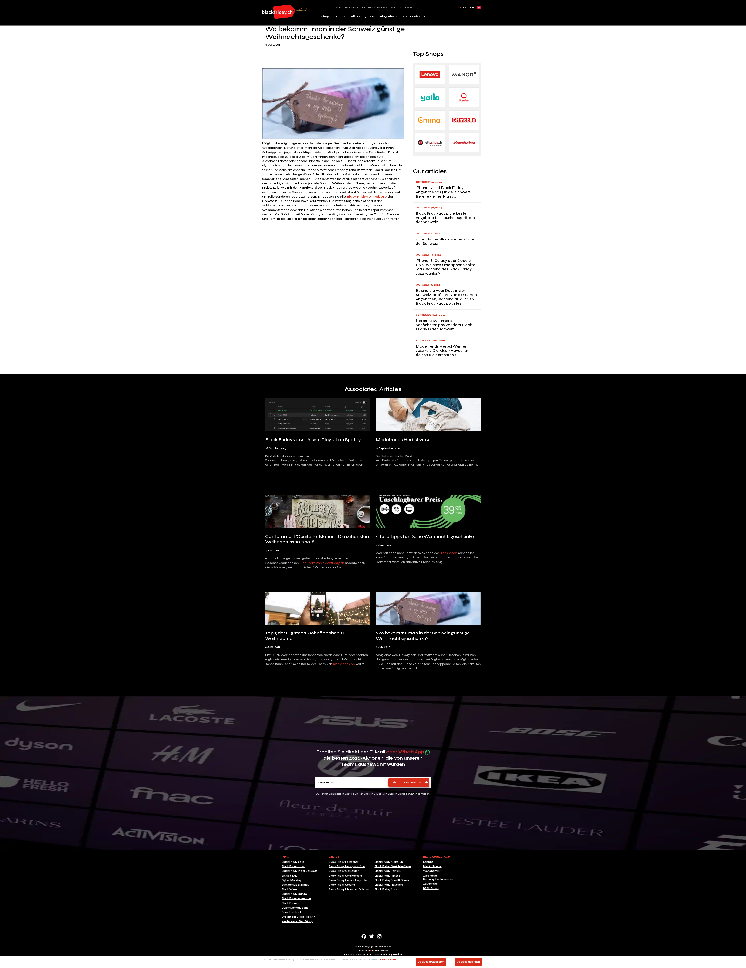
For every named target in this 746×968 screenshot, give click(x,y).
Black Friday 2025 (293, 866)
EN (469, 7)
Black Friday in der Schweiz (299, 871)
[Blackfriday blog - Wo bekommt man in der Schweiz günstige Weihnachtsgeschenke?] (428, 609)
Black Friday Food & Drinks (392, 880)
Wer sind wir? (432, 871)
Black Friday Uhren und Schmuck (350, 889)
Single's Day (289, 875)
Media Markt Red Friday (297, 921)
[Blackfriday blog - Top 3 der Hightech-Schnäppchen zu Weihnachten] (317, 609)
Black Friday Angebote (367, 196)
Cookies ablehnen (468, 961)
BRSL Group (431, 888)
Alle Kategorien (362, 16)
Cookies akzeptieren (431, 961)
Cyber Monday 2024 (295, 907)
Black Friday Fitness (387, 875)
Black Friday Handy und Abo (347, 866)
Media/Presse (432, 866)
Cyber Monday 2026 (374, 7)
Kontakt (428, 861)
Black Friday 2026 (347, 7)
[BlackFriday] (284, 12)
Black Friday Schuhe (342, 884)
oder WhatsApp (405, 752)
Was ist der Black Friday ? (298, 916)
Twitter (371, 936)
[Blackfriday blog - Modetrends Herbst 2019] (428, 415)
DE (460, 7)
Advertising (430, 883)
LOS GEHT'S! (412, 782)
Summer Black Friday (295, 884)
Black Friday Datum (294, 894)
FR (464, 7)
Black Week (289, 889)
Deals (340, 16)
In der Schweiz (414, 16)
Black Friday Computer (344, 871)
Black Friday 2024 (293, 903)
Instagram (379, 936)
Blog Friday (388, 16)
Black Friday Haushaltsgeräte (348, 880)
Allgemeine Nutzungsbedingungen (438, 877)
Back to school (291, 912)
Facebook (363, 936)
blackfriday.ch (344, 664)
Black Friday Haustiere (389, 884)
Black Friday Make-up (389, 861)
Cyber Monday (291, 880)
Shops (325, 16)
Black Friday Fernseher (343, 861)
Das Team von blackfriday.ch (322, 563)
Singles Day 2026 (401, 7)
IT (473, 7)
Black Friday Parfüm (388, 871)
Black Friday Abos (386, 889)
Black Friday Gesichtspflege (393, 866)
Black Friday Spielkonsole (345, 875)
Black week (448, 553)
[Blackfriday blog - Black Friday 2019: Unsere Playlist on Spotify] (317, 415)
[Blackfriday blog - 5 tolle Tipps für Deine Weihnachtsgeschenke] (428, 512)
